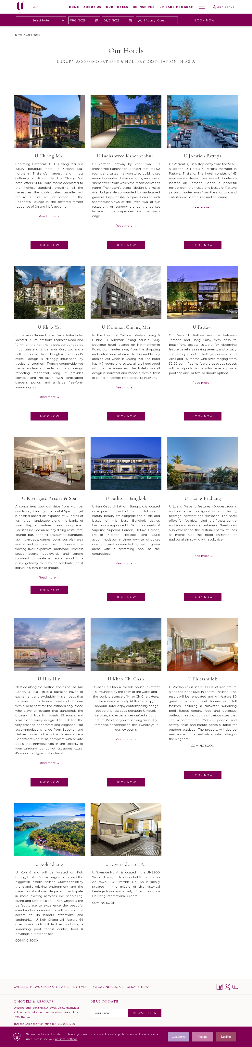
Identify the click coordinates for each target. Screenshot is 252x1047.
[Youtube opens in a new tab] (235, 986)
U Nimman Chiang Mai (126, 327)
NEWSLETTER (144, 1013)
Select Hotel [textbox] (41, 20)
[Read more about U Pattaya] (202, 292)
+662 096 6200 (66, 1023)
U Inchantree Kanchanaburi (126, 156)
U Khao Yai (49, 327)
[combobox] (41, 20)
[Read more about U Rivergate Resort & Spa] (49, 463)
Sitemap (145, 987)
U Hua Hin (49, 679)
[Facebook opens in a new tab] (219, 986)
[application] (126, 1037)
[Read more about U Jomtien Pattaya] (202, 121)
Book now (211, 20)
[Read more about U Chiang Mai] (49, 121)
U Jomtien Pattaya (202, 156)
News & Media (42, 987)
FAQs (83, 987)
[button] (84, 20)
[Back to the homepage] (20, 7)
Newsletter (66, 988)
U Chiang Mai (49, 156)
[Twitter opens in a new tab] (227, 986)
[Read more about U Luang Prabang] (202, 463)
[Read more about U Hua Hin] (49, 644)
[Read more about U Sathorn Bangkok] (126, 463)
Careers (21, 987)
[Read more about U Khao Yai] (49, 292)
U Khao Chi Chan (126, 679)
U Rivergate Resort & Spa (49, 498)
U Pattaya (203, 327)
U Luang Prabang (202, 498)
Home (18, 34)
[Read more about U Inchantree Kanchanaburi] (126, 121)
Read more (48, 216)
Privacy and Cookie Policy (112, 987)
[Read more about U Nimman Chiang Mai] (126, 292)
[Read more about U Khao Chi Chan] (126, 644)
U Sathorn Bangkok (126, 498)
